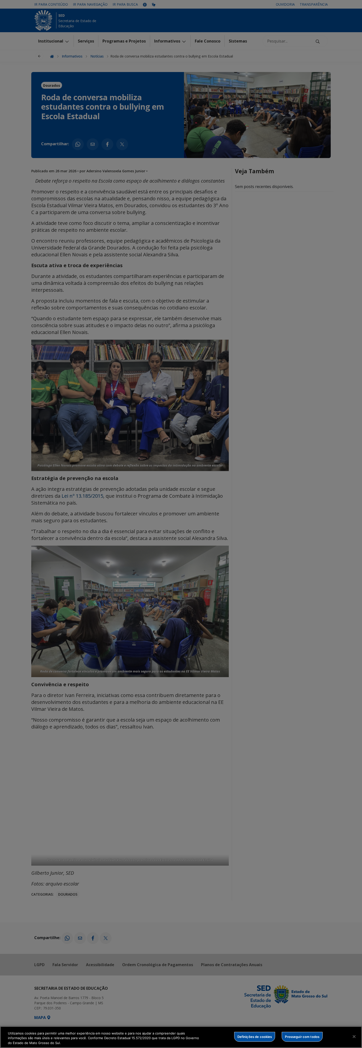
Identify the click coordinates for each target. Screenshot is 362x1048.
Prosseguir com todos (302, 1036)
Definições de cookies (254, 1036)
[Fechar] (354, 1036)
